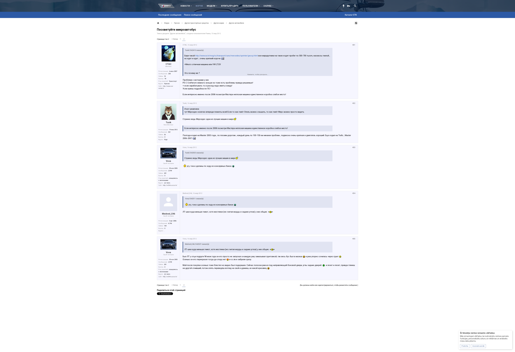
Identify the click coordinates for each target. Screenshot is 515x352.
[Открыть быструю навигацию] (356, 23)
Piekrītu (464, 346)
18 (165, 79)
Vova (168, 161)
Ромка (208, 33)
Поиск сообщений (193, 15)
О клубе (267, 6)
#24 (353, 193)
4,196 (170, 223)
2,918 (170, 171)
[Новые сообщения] (344, 6)
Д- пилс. (167, 183)
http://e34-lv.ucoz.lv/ (170, 185)
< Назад (175, 39)
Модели (211, 6)
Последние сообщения (169, 15)
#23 (353, 147)
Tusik (168, 122)
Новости (185, 6)
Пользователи (250, 6)
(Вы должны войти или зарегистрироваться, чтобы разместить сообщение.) (329, 285)
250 (169, 74)
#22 (353, 103)
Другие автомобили (177, 33)
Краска (167, 84)
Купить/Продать (229, 6)
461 (169, 132)
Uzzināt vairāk (478, 346)
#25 (353, 239)
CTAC (168, 64)
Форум (199, 6)
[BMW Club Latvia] (167, 6)
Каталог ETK (351, 15)
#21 (353, 45)
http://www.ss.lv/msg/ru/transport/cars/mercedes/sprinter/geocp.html (226, 55)
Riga (165, 139)
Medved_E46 (168, 213)
